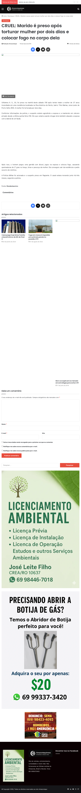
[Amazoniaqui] (15, 9)
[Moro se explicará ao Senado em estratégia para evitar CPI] (67, 299)
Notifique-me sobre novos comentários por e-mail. (20, 446)
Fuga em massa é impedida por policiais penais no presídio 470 (39, 237)
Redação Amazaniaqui (10, 43)
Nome (4, 424)
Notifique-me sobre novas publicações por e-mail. (20, 451)
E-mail (4, 433)
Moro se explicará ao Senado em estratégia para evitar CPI (67, 382)
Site (43, 433)
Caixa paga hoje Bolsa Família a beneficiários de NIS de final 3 (13, 237)
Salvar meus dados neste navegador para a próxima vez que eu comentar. (28, 442)
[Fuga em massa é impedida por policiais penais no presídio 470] (40, 226)
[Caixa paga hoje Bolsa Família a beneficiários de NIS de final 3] (13, 226)
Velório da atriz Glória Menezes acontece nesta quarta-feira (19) (40, 2)
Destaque (11, 16)
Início (5, 16)
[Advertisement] (40, 143)
